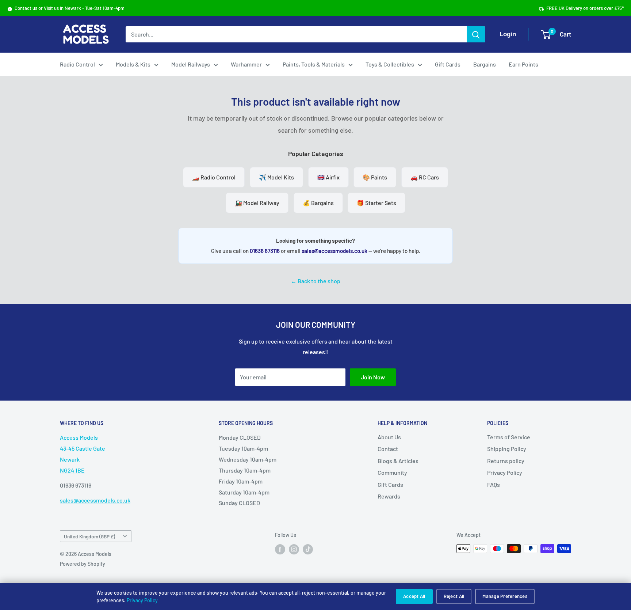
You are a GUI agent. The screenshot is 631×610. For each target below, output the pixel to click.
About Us (389, 436)
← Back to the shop (315, 280)
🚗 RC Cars (424, 177)
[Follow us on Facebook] (280, 549)
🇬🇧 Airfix (328, 177)
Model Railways (190, 64)
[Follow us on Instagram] (294, 549)
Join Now (373, 377)
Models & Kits (133, 64)
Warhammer (246, 64)
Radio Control (77, 64)
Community (392, 472)
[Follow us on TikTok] (308, 549)
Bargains (484, 64)
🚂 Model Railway (257, 202)
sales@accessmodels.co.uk (334, 250)
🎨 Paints (375, 177)
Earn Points (523, 64)
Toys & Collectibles (390, 64)
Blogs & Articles (398, 460)
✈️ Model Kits (276, 177)
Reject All (454, 596)
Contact (388, 448)
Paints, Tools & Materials (314, 64)
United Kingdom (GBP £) (89, 536)
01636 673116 (265, 250)
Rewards (389, 496)
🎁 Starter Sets (376, 202)
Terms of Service (508, 436)
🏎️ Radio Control (214, 177)
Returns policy (505, 460)
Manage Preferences (504, 596)
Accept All (414, 596)
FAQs (493, 484)
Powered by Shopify (82, 564)
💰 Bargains (318, 202)
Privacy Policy (142, 600)
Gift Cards (447, 64)
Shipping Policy (506, 448)
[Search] (476, 34)
